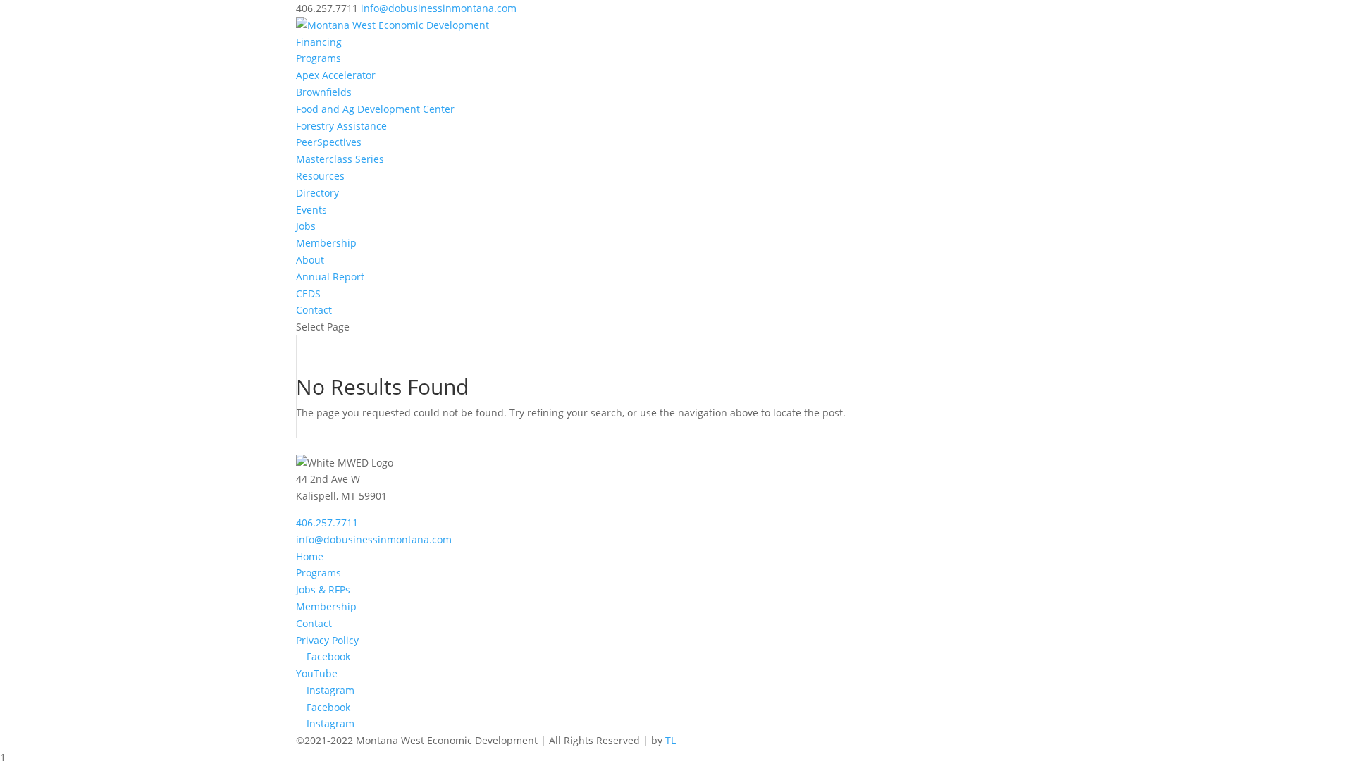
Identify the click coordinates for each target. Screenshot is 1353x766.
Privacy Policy (327, 640)
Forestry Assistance (341, 125)
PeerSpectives (329, 142)
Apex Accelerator (336, 75)
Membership (326, 242)
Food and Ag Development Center (375, 109)
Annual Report (330, 276)
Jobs (306, 226)
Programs (318, 58)
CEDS (308, 293)
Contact (314, 309)
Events (311, 209)
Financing (319, 42)
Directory (317, 192)
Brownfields (324, 92)
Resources (320, 176)
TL (670, 740)
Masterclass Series (340, 159)
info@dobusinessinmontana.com (374, 539)
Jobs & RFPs (323, 589)
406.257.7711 (327, 522)
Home (309, 556)
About (310, 259)
